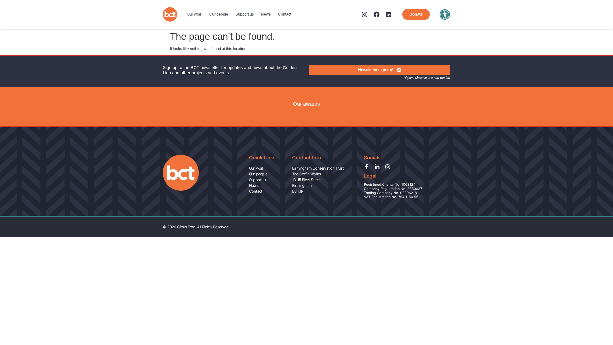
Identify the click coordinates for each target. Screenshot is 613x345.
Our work (194, 14)
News (266, 14)
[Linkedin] (388, 14)
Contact (284, 14)
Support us (244, 14)
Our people (218, 14)
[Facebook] (376, 14)
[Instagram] (364, 14)
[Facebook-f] (366, 166)
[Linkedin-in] (377, 166)
